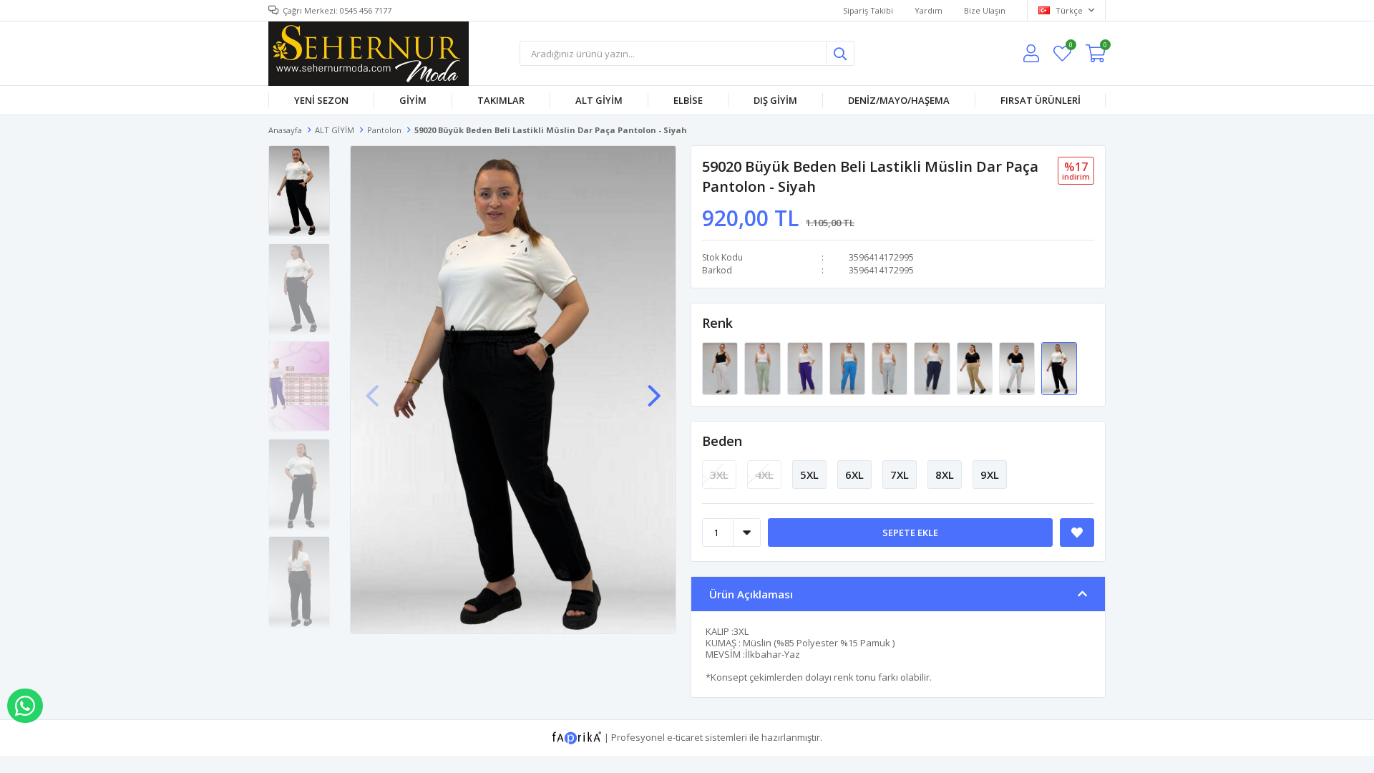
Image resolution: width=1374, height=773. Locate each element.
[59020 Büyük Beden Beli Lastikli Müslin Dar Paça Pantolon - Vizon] (976, 367)
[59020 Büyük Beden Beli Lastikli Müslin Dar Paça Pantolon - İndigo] (848, 367)
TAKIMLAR (501, 100)
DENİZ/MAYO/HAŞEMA (899, 100)
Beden (722, 440)
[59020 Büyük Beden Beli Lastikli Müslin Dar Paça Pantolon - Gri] (890, 367)
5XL (809, 474)
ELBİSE (688, 100)
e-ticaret (685, 737)
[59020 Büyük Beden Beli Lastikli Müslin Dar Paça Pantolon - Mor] (806, 367)
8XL (944, 474)
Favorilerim (1070, 46)
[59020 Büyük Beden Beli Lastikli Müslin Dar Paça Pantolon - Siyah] (1059, 367)
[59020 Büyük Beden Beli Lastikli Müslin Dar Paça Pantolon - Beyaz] (721, 367)
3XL (719, 474)
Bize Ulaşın (984, 10)
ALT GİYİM (599, 100)
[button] (654, 388)
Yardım (928, 10)
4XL (764, 474)
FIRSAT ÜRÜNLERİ (1040, 100)
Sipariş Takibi (868, 10)
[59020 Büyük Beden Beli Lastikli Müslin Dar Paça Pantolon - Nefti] (763, 367)
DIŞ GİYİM (775, 100)
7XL (899, 474)
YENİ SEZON (321, 100)
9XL (989, 474)
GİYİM (413, 100)
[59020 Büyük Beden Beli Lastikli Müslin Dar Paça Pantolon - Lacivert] (933, 367)
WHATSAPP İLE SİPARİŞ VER (25, 706)
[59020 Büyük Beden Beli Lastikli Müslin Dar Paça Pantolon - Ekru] (1018, 367)
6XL (854, 474)
